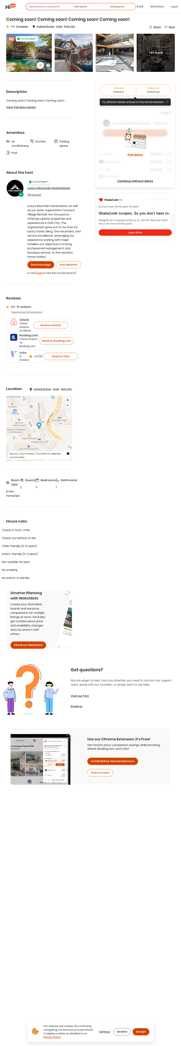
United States (45, 26)
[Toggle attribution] (68, 453)
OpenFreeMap (27, 453)
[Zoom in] (67, 400)
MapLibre (14, 453)
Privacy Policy (52, 1037)
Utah (59, 26)
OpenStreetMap (17, 457)
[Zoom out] (67, 405)
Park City (69, 26)
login (39, 273)
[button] (140, 6)
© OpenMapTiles (43, 453)
